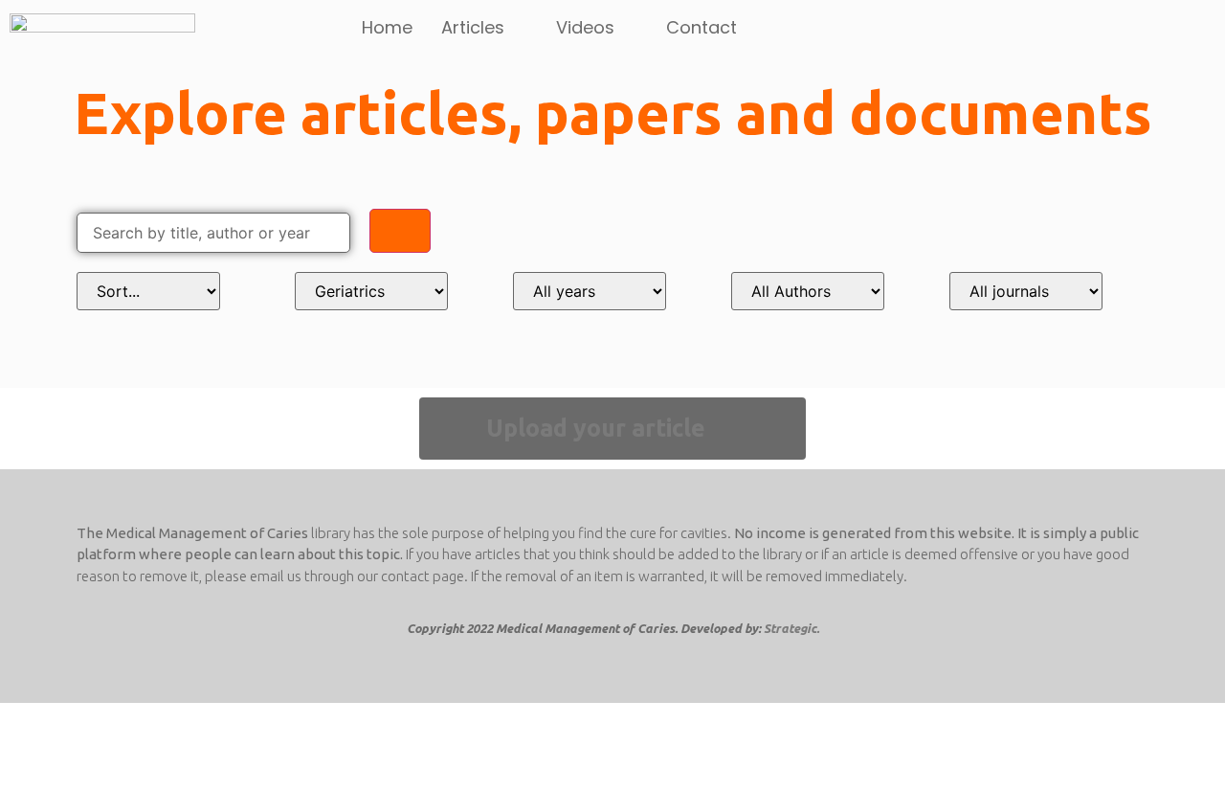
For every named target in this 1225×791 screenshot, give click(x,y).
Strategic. (791, 628)
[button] (612, 428)
